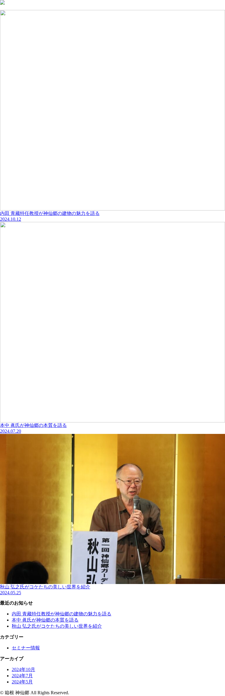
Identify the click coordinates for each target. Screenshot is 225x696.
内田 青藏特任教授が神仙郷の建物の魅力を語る (61, 613)
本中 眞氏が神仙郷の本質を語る (45, 619)
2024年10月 (23, 669)
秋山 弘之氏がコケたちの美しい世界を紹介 (57, 626)
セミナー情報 (26, 647)
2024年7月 (22, 675)
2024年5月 (22, 681)
